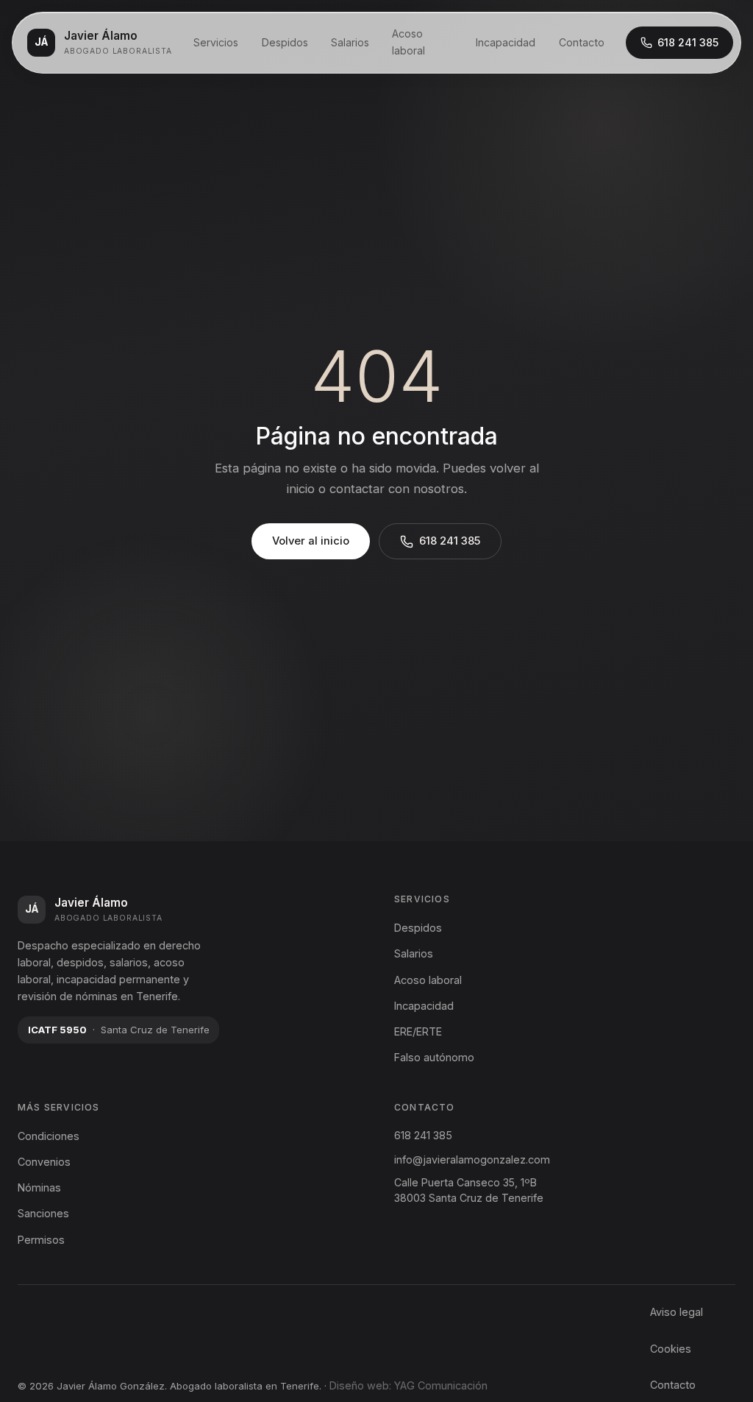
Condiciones (48, 1136)
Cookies (670, 1348)
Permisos (41, 1239)
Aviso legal (676, 1312)
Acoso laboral (408, 42)
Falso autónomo (434, 1057)
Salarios (350, 42)
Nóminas (39, 1187)
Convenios (44, 1161)
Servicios (215, 42)
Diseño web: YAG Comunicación (408, 1385)
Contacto (581, 42)
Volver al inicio (310, 541)
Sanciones (43, 1213)
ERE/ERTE (418, 1031)
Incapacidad (505, 42)
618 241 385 (687, 42)
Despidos (285, 42)
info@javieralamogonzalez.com (472, 1159)
